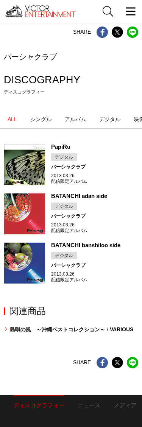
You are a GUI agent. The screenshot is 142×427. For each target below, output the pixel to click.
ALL (12, 119)
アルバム (75, 119)
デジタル (109, 119)
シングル (40, 119)
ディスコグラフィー (38, 405)
